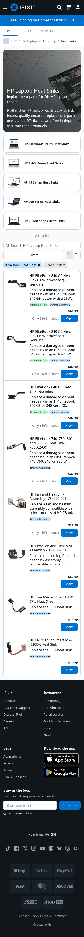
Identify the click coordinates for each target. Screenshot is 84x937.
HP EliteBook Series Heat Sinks (46, 144)
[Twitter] (25, 848)
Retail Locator (53, 714)
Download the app (59, 748)
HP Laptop (49, 41)
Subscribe (70, 805)
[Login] (78, 7)
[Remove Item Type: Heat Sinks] (38, 265)
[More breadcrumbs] (6, 41)
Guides (27, 31)
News (48, 735)
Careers (9, 721)
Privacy (8, 763)
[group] (73, 255)
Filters (34, 255)
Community (52, 701)
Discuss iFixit (12, 714)
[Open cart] (68, 7)
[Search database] (59, 7)
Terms (7, 770)
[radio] (69, 255)
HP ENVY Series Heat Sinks (43, 163)
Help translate (38, 834)
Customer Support (16, 708)
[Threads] (67, 848)
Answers (47, 31)
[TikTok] (8, 848)
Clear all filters (55, 265)
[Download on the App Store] (61, 758)
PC (15, 41)
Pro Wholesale (54, 708)
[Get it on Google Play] (61, 772)
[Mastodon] (51, 848)
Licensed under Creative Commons (42, 916)
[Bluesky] (59, 848)
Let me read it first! (21, 813)
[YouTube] (42, 848)
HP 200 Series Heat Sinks (41, 202)
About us (9, 701)
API (5, 728)
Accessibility (12, 756)
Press (47, 728)
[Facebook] (16, 848)
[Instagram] (33, 848)
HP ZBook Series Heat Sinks (44, 221)
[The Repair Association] (76, 848)
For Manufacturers (57, 721)
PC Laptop (29, 41)
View (69, 318)
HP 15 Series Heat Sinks (41, 182)
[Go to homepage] (24, 7)
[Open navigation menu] (5, 7)
